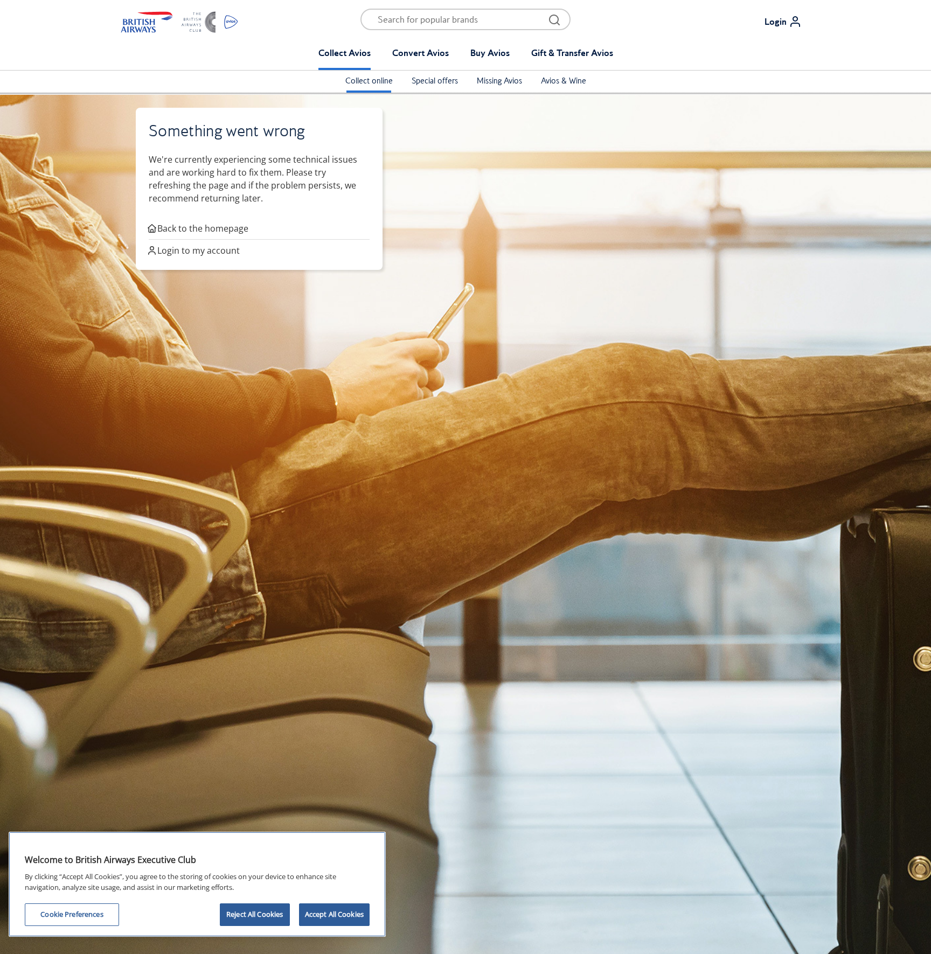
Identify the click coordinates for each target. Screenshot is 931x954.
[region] (197, 884)
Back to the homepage (202, 228)
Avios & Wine (563, 81)
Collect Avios (344, 52)
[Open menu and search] (554, 19)
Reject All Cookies (254, 914)
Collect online (369, 81)
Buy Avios (490, 52)
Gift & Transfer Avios (572, 52)
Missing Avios (499, 81)
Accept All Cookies (334, 914)
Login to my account (198, 250)
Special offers (435, 81)
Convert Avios (420, 52)
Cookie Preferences (71, 914)
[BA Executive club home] (179, 21)
